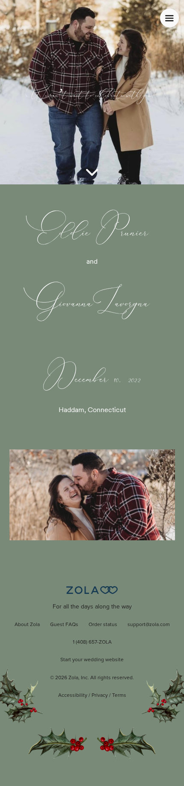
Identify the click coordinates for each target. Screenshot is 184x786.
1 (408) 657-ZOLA (92, 642)
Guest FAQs (64, 624)
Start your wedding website (92, 660)
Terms (119, 695)
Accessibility (72, 695)
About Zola (27, 624)
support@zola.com (149, 624)
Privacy (100, 695)
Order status (103, 624)
